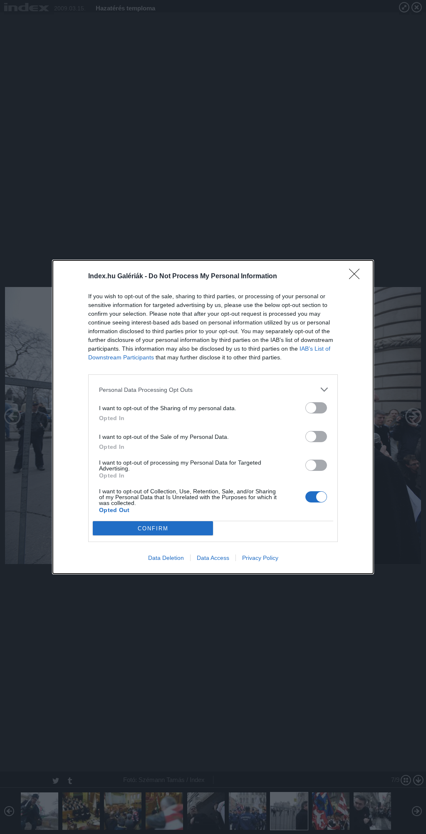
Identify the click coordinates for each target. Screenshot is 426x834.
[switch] (316, 407)
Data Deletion (166, 557)
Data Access (213, 557)
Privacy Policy (260, 557)
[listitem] (213, 389)
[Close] (357, 277)
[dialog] (213, 417)
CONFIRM (153, 528)
